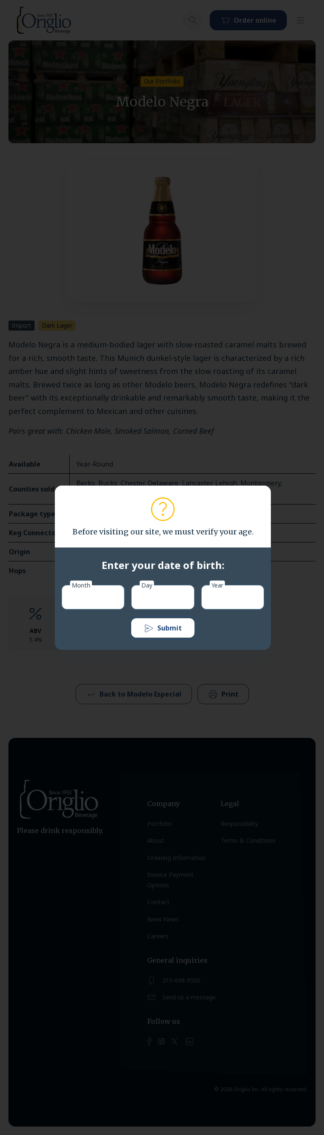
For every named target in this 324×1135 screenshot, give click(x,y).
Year (217, 585)
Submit (169, 628)
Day (146, 585)
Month (81, 585)
